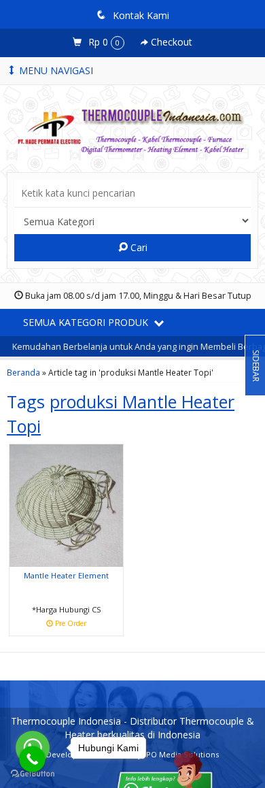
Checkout (170, 41)
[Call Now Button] (32, 759)
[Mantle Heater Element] (66, 504)
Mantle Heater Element (66, 575)
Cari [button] (137, 247)
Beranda (23, 372)
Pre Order (71, 624)
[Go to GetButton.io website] (32, 774)
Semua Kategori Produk (87, 322)
